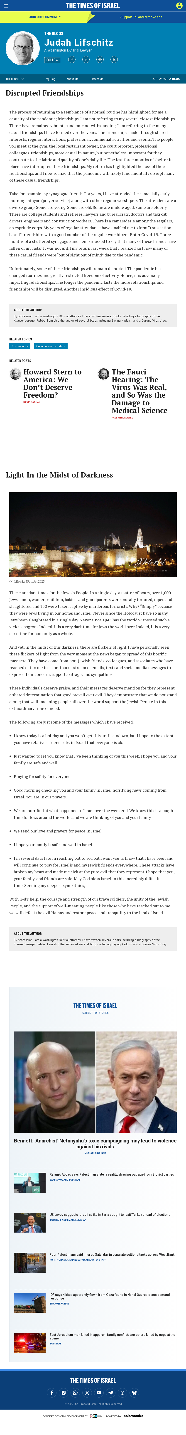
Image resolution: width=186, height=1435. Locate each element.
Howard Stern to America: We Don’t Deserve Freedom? (52, 383)
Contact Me (96, 79)
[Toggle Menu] (5, 5)
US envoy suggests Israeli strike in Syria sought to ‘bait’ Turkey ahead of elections (110, 1214)
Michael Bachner (95, 1153)
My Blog (50, 79)
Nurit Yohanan (59, 1260)
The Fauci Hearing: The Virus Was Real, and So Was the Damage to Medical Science (139, 391)
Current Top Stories (95, 1012)
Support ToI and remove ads (141, 17)
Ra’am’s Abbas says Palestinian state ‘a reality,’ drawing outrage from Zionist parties (112, 1174)
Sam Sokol (56, 1180)
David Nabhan (31, 402)
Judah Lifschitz (78, 42)
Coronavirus (20, 346)
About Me (72, 79)
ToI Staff (75, 1180)
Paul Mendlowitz (122, 417)
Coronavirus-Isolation (50, 346)
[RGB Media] (97, 1416)
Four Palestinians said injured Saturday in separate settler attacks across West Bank (112, 1254)
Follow (52, 60)
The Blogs (53, 33)
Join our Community (45, 17)
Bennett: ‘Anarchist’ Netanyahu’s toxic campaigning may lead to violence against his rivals (95, 1143)
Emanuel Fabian (76, 1220)
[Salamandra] (133, 1415)
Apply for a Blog (166, 79)
